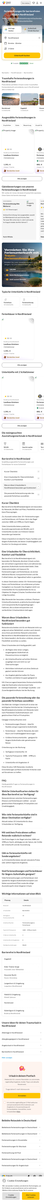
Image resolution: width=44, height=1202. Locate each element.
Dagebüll (24, 108)
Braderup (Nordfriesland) (12, 1013)
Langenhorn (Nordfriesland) (13, 986)
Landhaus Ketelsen (11, 155)
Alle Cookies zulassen (31, 1196)
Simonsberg (7, 201)
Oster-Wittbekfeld (18, 969)
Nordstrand (6, 108)
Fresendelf (7, 969)
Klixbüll (6, 997)
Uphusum (13, 997)
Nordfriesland (16, 73)
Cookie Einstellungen (11, 1196)
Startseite (5, 73)
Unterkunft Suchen (22, 55)
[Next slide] (40, 149)
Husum (6, 978)
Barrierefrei (28, 73)
